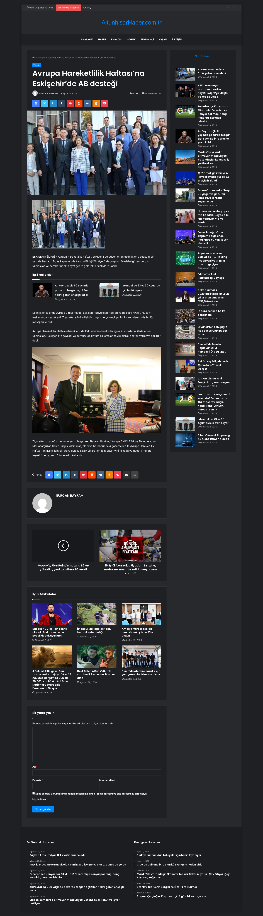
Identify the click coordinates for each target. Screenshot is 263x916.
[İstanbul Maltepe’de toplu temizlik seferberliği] (96, 614)
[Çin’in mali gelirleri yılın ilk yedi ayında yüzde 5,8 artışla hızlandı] (185, 178)
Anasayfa (87, 39)
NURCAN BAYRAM (48, 93)
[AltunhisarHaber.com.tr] (131, 22)
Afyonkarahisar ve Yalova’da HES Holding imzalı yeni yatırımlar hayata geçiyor (212, 258)
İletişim (177, 39)
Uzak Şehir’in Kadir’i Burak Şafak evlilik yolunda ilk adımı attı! (96, 674)
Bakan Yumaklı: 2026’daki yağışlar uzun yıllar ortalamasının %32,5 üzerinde (213, 295)
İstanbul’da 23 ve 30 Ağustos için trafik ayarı (213, 421)
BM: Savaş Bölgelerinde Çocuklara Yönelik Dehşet (213, 365)
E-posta (37, 780)
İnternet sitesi (107, 780)
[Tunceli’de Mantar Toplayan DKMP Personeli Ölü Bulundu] (185, 349)
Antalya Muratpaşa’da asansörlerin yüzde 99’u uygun (137, 632)
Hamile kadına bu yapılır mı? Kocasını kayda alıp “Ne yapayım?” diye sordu (213, 216)
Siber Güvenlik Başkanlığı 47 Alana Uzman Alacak (214, 437)
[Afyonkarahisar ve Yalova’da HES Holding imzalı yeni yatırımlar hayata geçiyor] (185, 258)
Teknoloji (147, 39)
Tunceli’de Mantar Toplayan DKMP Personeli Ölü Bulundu (212, 347)
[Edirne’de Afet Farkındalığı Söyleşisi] (185, 279)
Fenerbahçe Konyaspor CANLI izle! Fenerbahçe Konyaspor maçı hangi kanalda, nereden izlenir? (135, 7)
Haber (102, 39)
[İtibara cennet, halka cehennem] (185, 316)
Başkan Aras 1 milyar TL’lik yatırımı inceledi (212, 71)
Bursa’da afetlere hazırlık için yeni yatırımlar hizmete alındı (141, 672)
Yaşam (163, 39)
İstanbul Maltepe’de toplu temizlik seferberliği (94, 630)
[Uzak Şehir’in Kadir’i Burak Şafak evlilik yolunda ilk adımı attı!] (96, 656)
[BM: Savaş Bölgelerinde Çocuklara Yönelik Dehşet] (185, 366)
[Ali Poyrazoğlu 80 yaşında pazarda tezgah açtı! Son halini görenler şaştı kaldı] (42, 290)
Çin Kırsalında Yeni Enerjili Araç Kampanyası (214, 380)
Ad (34, 766)
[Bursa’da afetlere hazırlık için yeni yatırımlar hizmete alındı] (141, 656)
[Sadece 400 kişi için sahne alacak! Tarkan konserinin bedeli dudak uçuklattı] (52, 614)
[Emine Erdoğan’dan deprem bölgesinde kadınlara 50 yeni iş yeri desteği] (185, 237)
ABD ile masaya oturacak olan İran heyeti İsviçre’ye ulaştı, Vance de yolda (213, 91)
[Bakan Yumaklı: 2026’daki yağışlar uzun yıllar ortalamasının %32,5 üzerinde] (185, 295)
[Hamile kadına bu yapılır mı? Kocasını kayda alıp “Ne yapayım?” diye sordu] (185, 216)
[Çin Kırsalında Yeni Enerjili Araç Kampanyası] (185, 383)
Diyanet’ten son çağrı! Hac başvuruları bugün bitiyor (213, 330)
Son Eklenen (203, 56)
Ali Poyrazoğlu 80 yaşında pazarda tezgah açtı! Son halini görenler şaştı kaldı (72, 290)
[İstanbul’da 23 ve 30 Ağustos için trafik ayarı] (109, 290)
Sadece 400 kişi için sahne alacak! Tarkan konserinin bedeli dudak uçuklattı (49, 632)
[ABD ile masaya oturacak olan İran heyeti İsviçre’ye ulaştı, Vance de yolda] (185, 90)
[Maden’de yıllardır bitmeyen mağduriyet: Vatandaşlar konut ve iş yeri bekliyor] (185, 157)
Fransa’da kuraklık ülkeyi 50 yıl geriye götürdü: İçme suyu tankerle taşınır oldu (214, 195)
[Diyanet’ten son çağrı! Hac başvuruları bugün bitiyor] (185, 332)
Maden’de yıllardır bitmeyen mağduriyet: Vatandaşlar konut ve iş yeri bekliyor (213, 157)
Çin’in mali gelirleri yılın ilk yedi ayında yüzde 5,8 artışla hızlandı (213, 176)
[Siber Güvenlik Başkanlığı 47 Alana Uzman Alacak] (185, 440)
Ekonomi (116, 39)
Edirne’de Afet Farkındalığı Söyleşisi (211, 276)
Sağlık (131, 39)
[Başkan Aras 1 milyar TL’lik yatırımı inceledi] (185, 74)
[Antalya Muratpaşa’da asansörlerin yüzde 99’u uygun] (141, 614)
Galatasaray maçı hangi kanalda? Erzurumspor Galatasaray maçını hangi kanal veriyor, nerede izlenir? (214, 402)
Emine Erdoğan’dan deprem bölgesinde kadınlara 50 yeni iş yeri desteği (213, 237)
